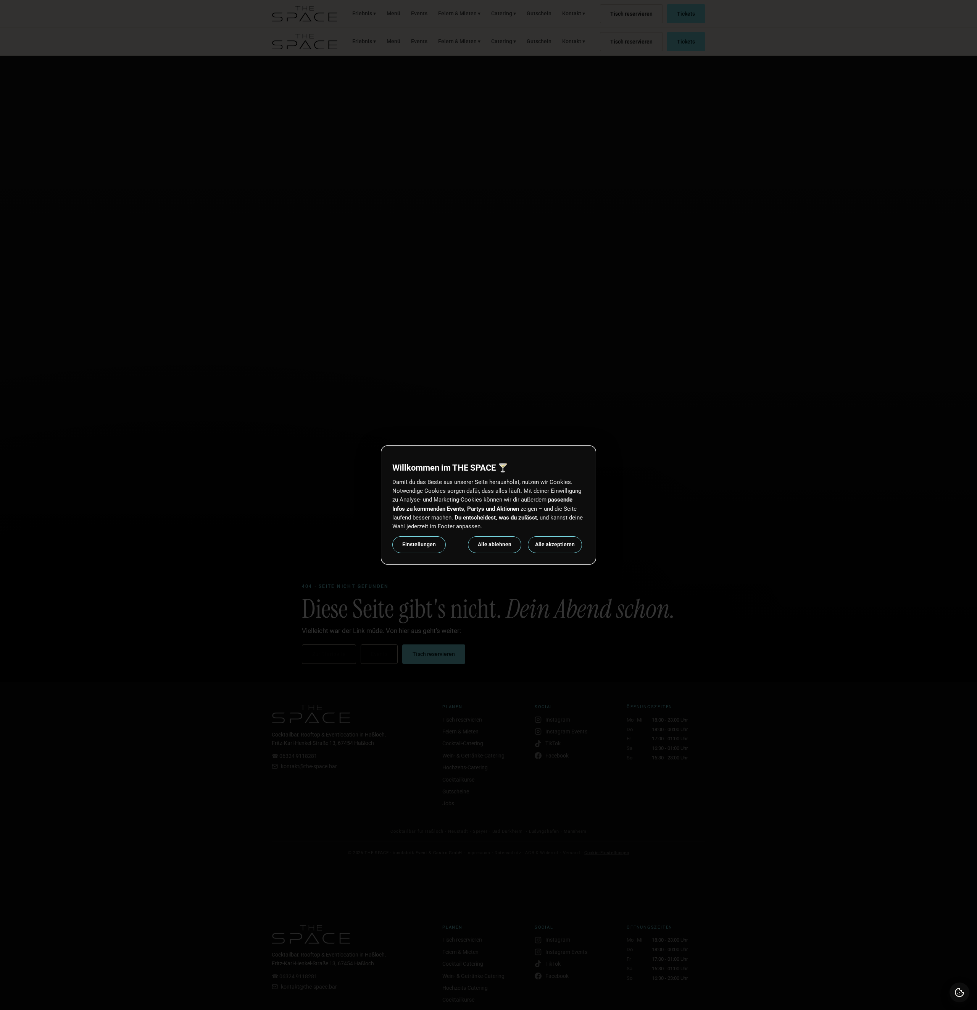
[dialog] (488, 505)
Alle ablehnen (494, 544)
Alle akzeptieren (555, 544)
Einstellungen (419, 544)
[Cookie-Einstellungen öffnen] (959, 992)
